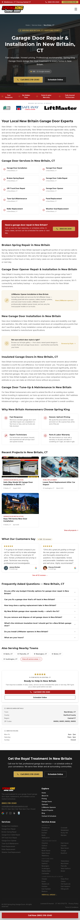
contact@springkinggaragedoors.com (15, 806)
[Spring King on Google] (3, 813)
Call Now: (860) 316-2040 (40, 915)
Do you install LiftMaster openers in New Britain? (26, 632)
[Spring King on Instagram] (10, 813)
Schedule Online (70, 2)
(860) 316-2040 (53, 2)
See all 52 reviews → (40, 575)
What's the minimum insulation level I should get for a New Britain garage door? (37, 624)
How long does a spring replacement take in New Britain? (30, 605)
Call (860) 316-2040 (29, 80)
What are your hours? (14, 638)
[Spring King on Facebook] (6, 813)
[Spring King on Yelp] (14, 813)
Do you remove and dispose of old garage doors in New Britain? (33, 617)
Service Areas (37, 25)
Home (28, 25)
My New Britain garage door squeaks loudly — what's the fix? (31, 611)
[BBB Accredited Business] (19, 813)
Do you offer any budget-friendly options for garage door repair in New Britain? (36, 592)
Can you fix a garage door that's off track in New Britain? (29, 599)
